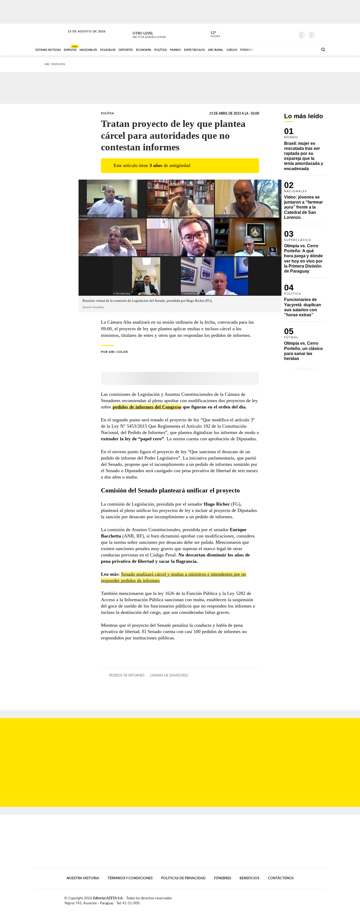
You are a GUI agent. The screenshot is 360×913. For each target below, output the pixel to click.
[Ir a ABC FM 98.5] (307, 49)
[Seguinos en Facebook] (267, 34)
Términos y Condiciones (130, 878)
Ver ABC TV (159, 34)
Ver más (305, 151)
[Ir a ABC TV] (272, 49)
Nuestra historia (83, 878)
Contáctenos (281, 878)
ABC (50, 34)
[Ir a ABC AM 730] (286, 49)
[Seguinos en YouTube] (283, 34)
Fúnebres (222, 878)
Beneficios (249, 878)
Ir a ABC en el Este (81, 36)
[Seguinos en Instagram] (291, 34)
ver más (212, 34)
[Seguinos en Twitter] (275, 34)
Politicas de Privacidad (183, 878)
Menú (321, 34)
